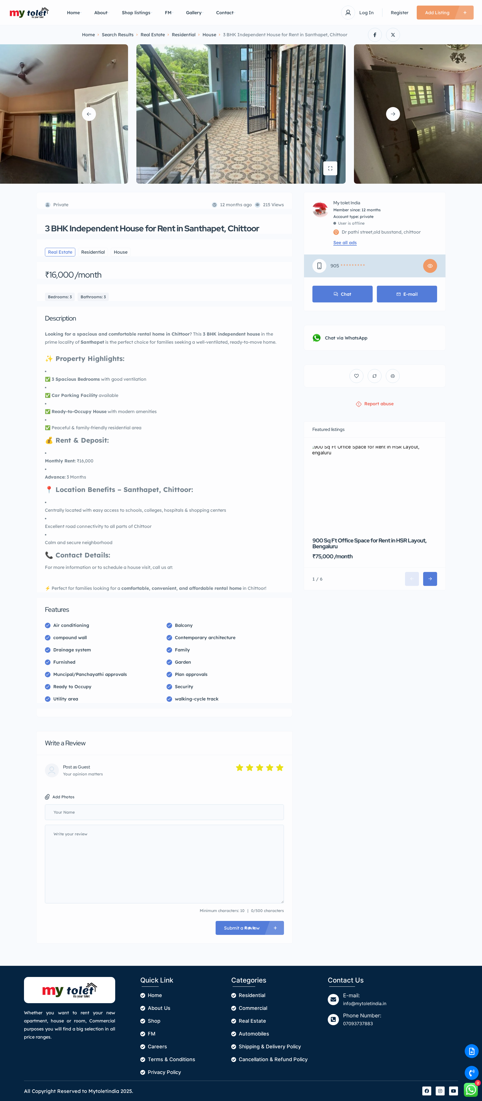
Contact (224, 12)
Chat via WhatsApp (346, 338)
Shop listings (136, 12)
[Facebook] (426, 1091)
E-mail (410, 294)
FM (168, 12)
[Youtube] (453, 1091)
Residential (184, 34)
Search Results (118, 34)
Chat (346, 294)
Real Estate (153, 34)
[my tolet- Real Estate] (29, 12)
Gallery (194, 12)
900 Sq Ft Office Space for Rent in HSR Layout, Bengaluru (369, 543)
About (100, 12)
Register (399, 12)
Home (73, 12)
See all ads (345, 242)
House (209, 34)
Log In (366, 12)
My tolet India (346, 203)
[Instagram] (440, 1091)
